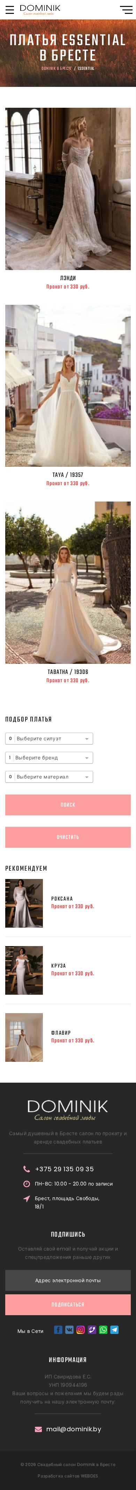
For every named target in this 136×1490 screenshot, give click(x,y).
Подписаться (68, 1305)
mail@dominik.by (73, 1429)
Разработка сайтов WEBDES (68, 1476)
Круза (58, 966)
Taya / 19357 (68, 475)
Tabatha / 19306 (68, 672)
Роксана (62, 899)
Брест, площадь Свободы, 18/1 (67, 1202)
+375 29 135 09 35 (64, 1169)
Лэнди (68, 278)
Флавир (61, 1033)
